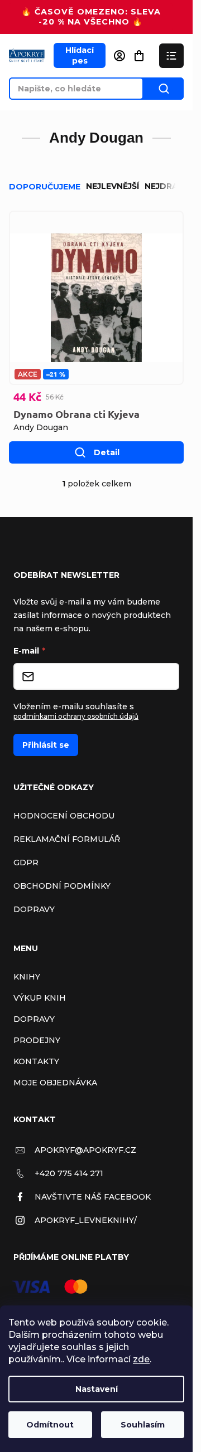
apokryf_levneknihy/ (86, 1220)
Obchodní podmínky (62, 886)
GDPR (26, 862)
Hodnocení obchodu (63, 816)
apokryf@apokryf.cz (85, 1150)
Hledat (163, 88)
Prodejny (36, 1040)
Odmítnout (50, 1425)
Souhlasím (143, 1425)
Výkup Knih (39, 998)
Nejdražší (167, 186)
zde (141, 1359)
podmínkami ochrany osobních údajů (75, 716)
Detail (106, 452)
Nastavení (96, 1389)
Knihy (26, 977)
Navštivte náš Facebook (93, 1197)
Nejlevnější (112, 186)
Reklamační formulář (66, 839)
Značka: (40, 427)
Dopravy (34, 909)
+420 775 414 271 (69, 1173)
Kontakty (36, 1061)
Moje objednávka (55, 1083)
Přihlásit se (45, 745)
